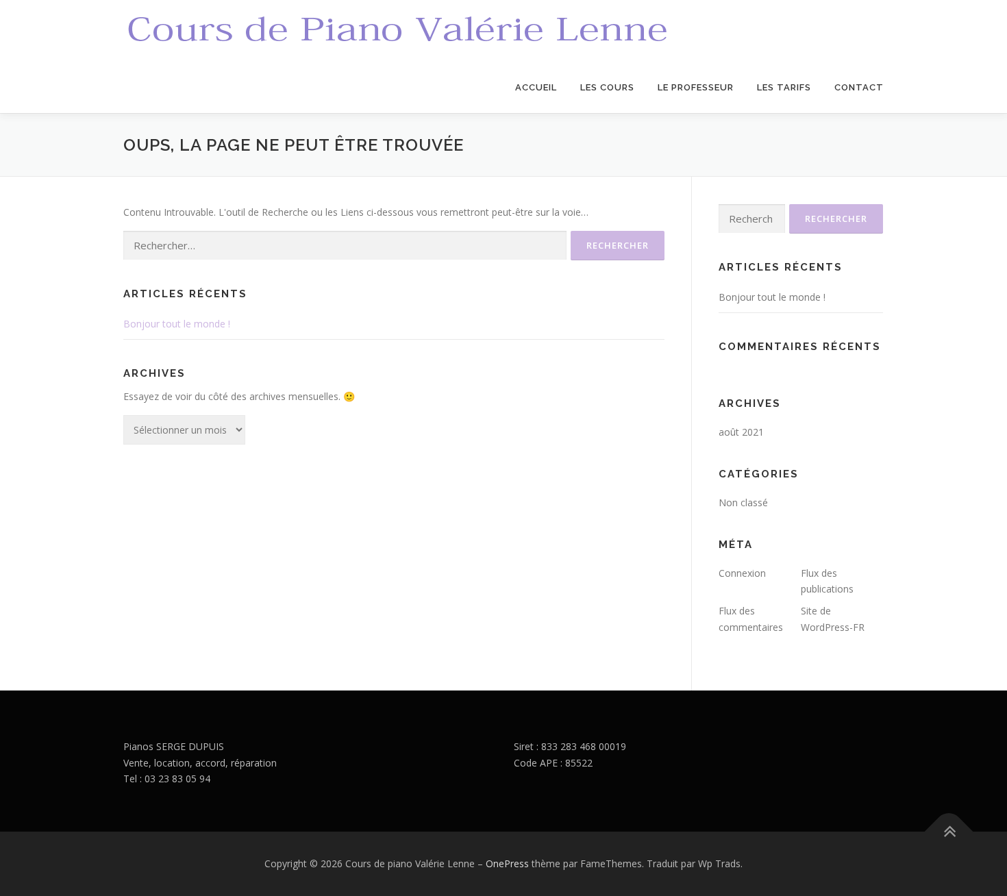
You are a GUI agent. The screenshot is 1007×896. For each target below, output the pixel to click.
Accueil (536, 87)
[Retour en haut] (949, 832)
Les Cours (607, 87)
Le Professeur (696, 87)
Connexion (742, 573)
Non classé (743, 502)
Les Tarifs (784, 87)
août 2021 (741, 431)
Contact (859, 87)
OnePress (507, 863)
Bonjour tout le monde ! (176, 323)
